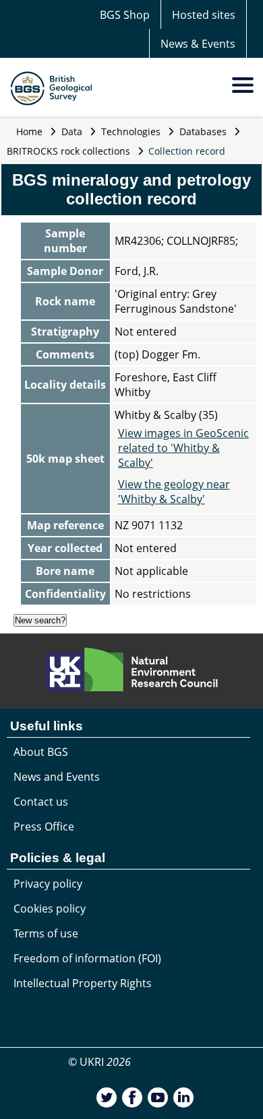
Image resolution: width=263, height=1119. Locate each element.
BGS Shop (125, 14)
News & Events (197, 43)
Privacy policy (47, 883)
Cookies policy (49, 908)
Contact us (40, 801)
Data (71, 131)
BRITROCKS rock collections (68, 151)
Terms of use (45, 933)
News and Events (56, 776)
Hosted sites (203, 14)
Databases (203, 131)
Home (29, 131)
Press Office (43, 826)
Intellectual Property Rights (82, 983)
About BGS (40, 751)
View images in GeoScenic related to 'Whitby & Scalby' (183, 448)
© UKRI (99, 1061)
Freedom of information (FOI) (87, 958)
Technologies (130, 131)
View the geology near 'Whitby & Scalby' (174, 491)
